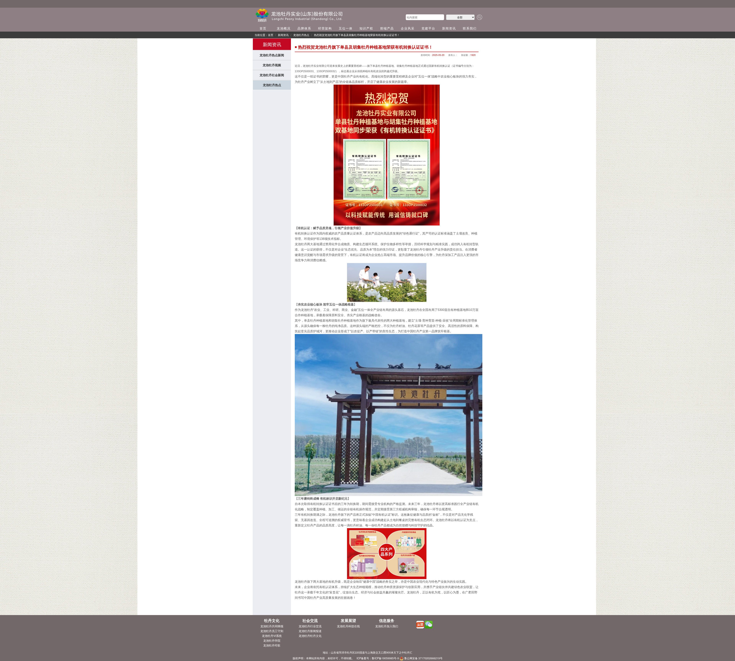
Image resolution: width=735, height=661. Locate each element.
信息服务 (386, 620)
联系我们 (470, 28)
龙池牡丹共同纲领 (271, 626)
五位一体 (346, 28)
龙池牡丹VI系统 (272, 636)
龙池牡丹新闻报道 (310, 631)
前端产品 (387, 28)
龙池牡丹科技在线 (348, 626)
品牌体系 (304, 28)
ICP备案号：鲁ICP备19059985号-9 (378, 658)
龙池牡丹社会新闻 (272, 75)
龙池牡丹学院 (271, 640)
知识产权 (366, 28)
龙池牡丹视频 (272, 65)
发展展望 (348, 620)
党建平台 (428, 28)
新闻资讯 (449, 28)
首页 (263, 28)
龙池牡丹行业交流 (310, 626)
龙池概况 (284, 28)
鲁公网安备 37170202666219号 (423, 658)
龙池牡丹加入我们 (386, 626)
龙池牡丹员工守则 (271, 631)
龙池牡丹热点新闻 (272, 55)
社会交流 (310, 620)
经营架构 (325, 28)
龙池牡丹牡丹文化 (310, 636)
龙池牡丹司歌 (271, 645)
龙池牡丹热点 (272, 85)
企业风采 (408, 28)
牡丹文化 (271, 620)
